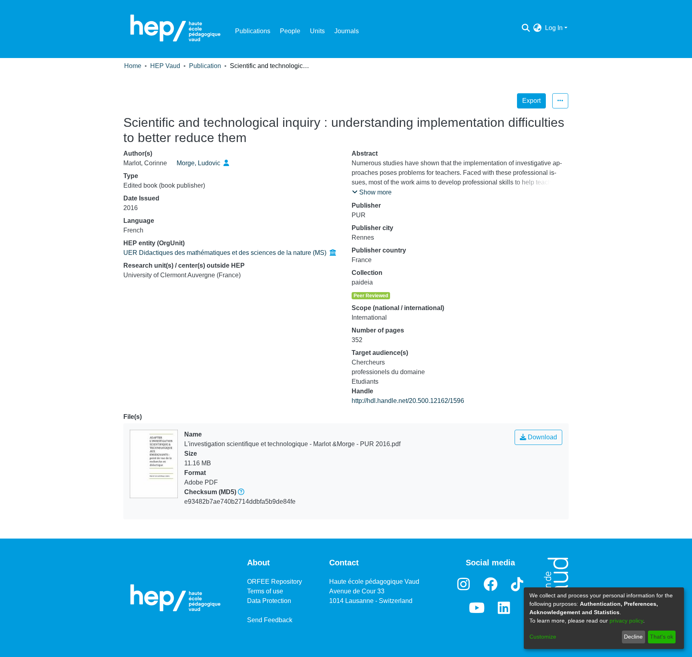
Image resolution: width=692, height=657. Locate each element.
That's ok (661, 636)
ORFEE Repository (274, 581)
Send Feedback (269, 620)
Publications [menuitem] (252, 31)
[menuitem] (538, 28)
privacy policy (626, 620)
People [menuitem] (290, 31)
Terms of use (265, 591)
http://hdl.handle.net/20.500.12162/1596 (408, 400)
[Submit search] (526, 28)
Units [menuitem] (317, 31)
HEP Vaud (165, 65)
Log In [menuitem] (554, 27)
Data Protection (269, 600)
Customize (542, 636)
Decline (633, 636)
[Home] (175, 28)
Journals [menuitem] (346, 31)
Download (541, 437)
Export (531, 100)
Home (132, 65)
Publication (205, 65)
